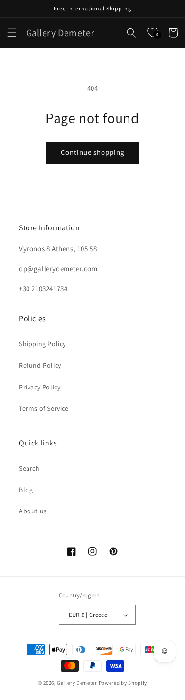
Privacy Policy (39, 387)
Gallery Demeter (77, 683)
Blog (26, 489)
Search (29, 468)
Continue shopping (93, 152)
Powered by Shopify (123, 683)
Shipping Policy (42, 344)
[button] (11, 32)
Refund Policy (40, 365)
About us (33, 511)
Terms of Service (44, 408)
